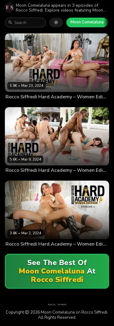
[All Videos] (56, 22)
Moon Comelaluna (87, 22)
